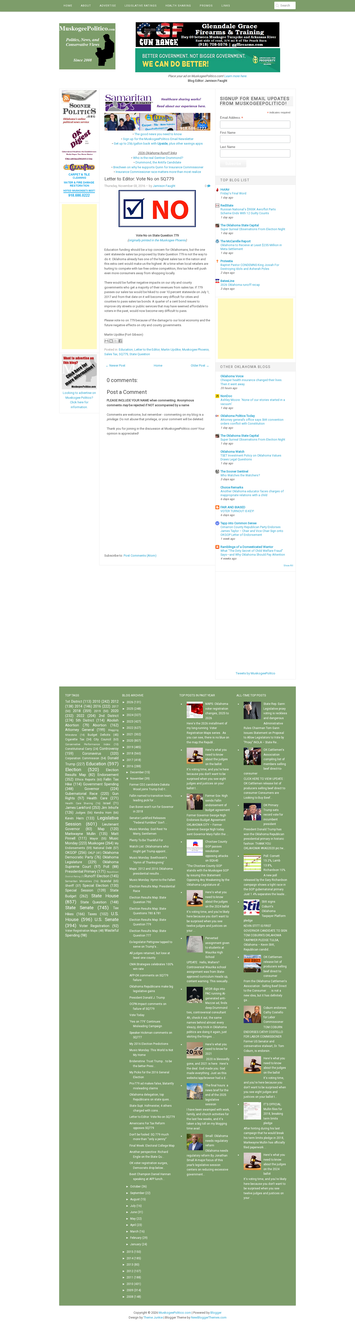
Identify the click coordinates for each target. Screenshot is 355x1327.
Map (101, 829)
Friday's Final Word (233, 193)
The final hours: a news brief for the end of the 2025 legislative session (216, 1095)
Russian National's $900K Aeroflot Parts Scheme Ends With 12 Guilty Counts (248, 211)
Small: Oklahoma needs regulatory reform (216, 1140)
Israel (107, 803)
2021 (130, 734)
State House (105, 896)
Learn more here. (235, 76)
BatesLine (227, 281)
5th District (85, 720)
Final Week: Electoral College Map (151, 1145)
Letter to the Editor (147, 349)
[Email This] (106, 341)
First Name (227, 132)
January (135, 1244)
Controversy (109, 749)
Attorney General (79, 730)
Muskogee (96, 843)
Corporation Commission (82, 758)
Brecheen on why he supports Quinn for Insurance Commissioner (158, 167)
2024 (130, 715)
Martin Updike (171, 349)
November (137, 778)
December (137, 772)
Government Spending (101, 784)
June (133, 1212)
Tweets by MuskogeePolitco (255, 673)
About (86, 5)
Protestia (226, 261)
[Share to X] (115, 341)
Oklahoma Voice (231, 376)
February (136, 1237)
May (133, 1218)
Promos (206, 5)
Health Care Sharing (79, 803)
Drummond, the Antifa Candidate (158, 162)
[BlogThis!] (111, 341)
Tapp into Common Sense (238, 523)
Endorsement (108, 775)
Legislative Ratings (141, 5)
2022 (80, 716)
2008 (130, 1296)
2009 (130, 1290)
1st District (73, 702)
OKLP (91, 853)
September (137, 1193)
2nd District (109, 716)
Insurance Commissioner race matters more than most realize (158, 172)
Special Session (79, 890)
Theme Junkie (153, 1317)
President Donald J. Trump (147, 997)
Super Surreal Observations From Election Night (252, 229)
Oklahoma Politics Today (237, 416)
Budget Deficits (99, 735)
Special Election (95, 886)
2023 (130, 721)
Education (126, 349)
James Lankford (78, 808)
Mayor (94, 838)
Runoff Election (97, 876)
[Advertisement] (79, 276)
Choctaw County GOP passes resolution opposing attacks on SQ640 (216, 851)
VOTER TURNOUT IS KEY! (237, 511)
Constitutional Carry (78, 749)
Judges (80, 812)
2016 (97, 706)
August (135, 1199)
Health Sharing (178, 5)
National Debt (102, 848)
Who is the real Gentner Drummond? (158, 158)
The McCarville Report (235, 241)
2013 (130, 1264)
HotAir (224, 189)
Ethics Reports (85, 779)
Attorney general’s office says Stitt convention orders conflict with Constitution (252, 421)
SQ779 (123, 354)
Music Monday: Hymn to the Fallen (152, 880)
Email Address (231, 118)
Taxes (92, 914)
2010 (96, 702)
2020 (115, 711)
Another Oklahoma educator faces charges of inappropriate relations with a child (252, 493)
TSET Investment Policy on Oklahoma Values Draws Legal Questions (250, 457)
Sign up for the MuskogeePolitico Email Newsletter (158, 139)
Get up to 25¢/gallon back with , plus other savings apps (158, 143)
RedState (226, 205)
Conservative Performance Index (87, 744)
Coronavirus (91, 754)
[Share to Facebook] (120, 341)
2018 (77, 711)
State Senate (79, 907)
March (134, 1231)
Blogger (215, 1312)
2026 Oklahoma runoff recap (240, 285)
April (133, 1225)
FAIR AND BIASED (232, 507)
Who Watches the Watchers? (240, 475)
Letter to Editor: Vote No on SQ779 (139, 179)
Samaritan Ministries (78, 881)
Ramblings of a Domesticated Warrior (246, 547)
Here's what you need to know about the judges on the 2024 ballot (274, 1164)
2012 (115, 702)
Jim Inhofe (109, 808)
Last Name (227, 147)
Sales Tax (110, 354)
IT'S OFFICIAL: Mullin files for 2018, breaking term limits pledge (273, 1114)
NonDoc (226, 396)
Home (68, 5)
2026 (130, 702)
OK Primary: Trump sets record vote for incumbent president (273, 815)
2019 (97, 711)
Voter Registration (94, 926)
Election (73, 769)
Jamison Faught (164, 186)
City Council (102, 739)
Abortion (99, 725)
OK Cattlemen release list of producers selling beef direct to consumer (275, 966)
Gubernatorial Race (81, 794)
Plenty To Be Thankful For (146, 840)
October (135, 1186)
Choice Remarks (231, 487)
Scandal (105, 881)
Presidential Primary (80, 872)
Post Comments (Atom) (140, 555)
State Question (139, 354)
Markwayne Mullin (80, 834)
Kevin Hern (74, 818)
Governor (92, 789)
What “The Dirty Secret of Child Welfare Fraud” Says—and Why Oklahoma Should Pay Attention (252, 552)
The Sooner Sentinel (234, 471)
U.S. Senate (107, 919)
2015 (130, 1251)
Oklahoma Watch (232, 451)
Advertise (108, 5)
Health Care (97, 798)
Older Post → (200, 365)
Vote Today (136, 1015)
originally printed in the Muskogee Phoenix (157, 240)
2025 (130, 708)
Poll (106, 867)
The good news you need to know (158, 134)
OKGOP (71, 853)
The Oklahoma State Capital (239, 225)
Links (225, 5)
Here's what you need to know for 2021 (216, 1049)
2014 (78, 706)
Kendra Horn (103, 812)
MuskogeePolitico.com (175, 1312)
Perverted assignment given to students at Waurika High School (217, 947)
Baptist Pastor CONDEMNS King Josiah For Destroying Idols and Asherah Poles (249, 267)
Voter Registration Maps (81, 930)
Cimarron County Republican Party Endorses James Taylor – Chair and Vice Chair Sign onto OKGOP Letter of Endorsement (251, 531)
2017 (115, 706)
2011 (130, 1277)
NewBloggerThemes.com (209, 1317)
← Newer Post (115, 365)
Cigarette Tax (74, 739)
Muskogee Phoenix (195, 349)
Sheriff (69, 885)
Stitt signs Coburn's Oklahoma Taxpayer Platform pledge (265, 911)
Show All (288, 565)
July (133, 1206)
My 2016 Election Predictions (148, 1044)
